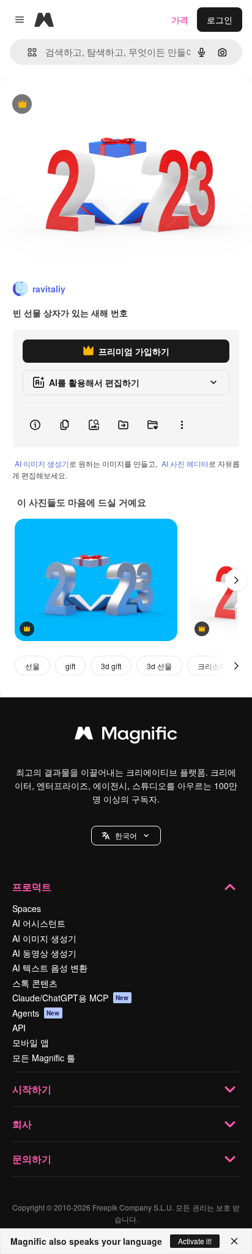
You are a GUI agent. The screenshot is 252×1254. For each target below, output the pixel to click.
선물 (32, 666)
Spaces (26, 908)
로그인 (219, 19)
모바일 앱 (30, 1042)
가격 (179, 19)
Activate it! (195, 1241)
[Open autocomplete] (27, 52)
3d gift (111, 666)
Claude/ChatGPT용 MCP (70, 998)
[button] (126, 835)
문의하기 (31, 1159)
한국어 (126, 835)
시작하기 (31, 1089)
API (19, 1028)
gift (70, 666)
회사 (22, 1124)
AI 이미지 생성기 (42, 463)
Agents (36, 1013)
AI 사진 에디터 (185, 463)
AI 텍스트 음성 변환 (49, 968)
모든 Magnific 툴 (43, 1058)
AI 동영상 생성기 (44, 953)
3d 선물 (159, 666)
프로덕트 (31, 887)
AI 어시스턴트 (38, 923)
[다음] (236, 580)
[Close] (234, 1241)
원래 (70, 104)
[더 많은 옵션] (181, 425)
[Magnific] (126, 736)
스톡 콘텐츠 (34, 983)
